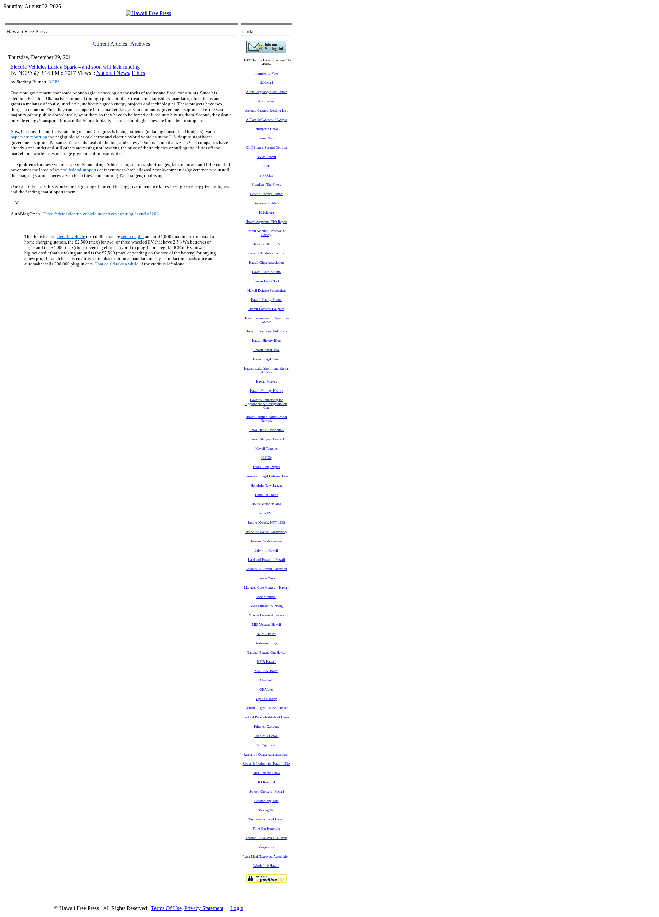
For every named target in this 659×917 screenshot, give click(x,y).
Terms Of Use (166, 908)
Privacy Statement (203, 908)
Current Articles (110, 44)
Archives (140, 44)
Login (236, 908)
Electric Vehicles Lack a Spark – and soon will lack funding (75, 67)
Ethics (138, 73)
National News (112, 73)
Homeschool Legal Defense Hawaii (266, 476)
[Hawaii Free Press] (148, 13)
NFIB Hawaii (266, 662)
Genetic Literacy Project (266, 194)
